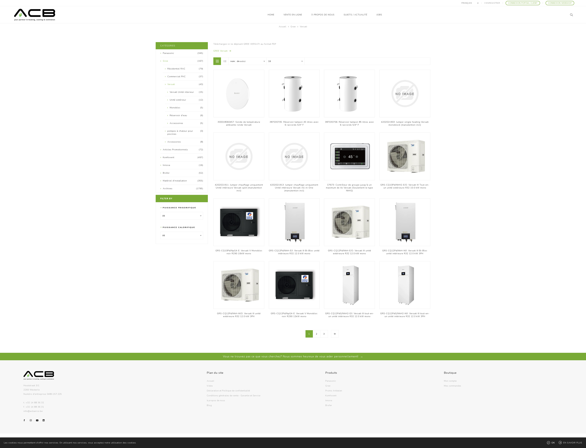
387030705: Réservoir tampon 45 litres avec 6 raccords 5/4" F (294, 123)
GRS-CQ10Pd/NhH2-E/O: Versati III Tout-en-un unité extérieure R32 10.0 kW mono (404, 186)
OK (553, 442)
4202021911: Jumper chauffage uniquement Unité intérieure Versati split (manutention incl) (239, 187)
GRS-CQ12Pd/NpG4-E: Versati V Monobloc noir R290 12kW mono (294, 315)
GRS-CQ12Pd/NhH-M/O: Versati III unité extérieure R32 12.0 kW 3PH (239, 315)
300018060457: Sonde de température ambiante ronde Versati (239, 123)
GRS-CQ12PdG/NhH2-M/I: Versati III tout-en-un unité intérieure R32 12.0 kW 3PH (404, 315)
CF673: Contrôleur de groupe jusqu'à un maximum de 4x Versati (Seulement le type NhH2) (349, 187)
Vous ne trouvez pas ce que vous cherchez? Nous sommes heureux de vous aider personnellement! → (293, 356)
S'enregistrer (492, 3)
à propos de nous (216, 400)
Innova (328, 400)
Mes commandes (452, 386)
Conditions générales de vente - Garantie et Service (233, 395)
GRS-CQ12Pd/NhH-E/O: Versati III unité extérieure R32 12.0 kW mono (349, 252)
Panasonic (330, 381)
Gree (327, 386)
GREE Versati (220, 50)
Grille (217, 61)
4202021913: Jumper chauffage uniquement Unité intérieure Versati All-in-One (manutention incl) (294, 187)
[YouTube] (37, 420)
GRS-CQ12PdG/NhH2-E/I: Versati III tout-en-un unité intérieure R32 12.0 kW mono (349, 315)
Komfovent (330, 395)
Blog (209, 405)
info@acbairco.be (33, 411)
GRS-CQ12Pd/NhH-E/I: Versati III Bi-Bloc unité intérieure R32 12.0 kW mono (294, 252)
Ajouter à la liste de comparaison (239, 95)
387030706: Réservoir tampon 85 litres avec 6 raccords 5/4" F (349, 123)
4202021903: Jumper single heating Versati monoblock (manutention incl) (405, 123)
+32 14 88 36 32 (35, 402)
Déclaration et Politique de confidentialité (228, 390)
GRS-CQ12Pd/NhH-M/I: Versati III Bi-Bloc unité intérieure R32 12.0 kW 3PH (404, 252)
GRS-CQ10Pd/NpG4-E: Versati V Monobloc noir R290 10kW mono (238, 252)
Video (210, 386)
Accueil (282, 26)
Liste (225, 61)
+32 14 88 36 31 (35, 406)
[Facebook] (24, 420)
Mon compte (450, 381)
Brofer (328, 405)
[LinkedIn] (43, 420)
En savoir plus (572, 442)
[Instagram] (30, 420)
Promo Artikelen (333, 390)
